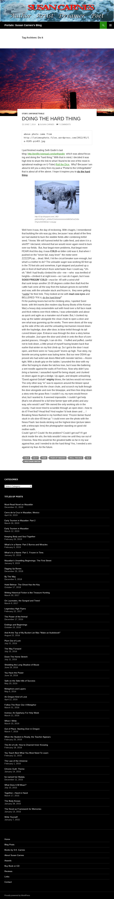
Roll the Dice (63, 164)
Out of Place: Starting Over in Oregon (22, 729)
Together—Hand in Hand (16, 793)
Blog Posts (9, 844)
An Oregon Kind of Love (15, 697)
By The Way (10, 576)
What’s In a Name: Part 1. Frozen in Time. (24, 552)
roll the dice (76, 458)
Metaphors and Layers (15, 689)
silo (88, 458)
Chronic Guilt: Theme (14, 769)
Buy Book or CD (11, 866)
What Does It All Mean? (15, 785)
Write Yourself (11, 817)
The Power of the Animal (15, 616)
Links (6, 876)
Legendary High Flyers (15, 608)
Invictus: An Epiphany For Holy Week (21, 713)
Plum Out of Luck (12, 640)
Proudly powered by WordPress (17, 895)
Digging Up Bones (12, 568)
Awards (7, 860)
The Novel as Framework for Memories (22, 809)
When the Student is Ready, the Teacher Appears (27, 737)
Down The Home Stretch (16, 657)
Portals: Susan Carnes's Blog (23, 25)
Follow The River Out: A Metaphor (20, 705)
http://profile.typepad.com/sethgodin (46, 154)
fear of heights (57, 458)
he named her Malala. (14, 777)
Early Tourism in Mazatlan (16, 528)
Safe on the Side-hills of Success (19, 681)
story (25, 114)
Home (7, 839)
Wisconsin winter (32, 461)
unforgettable (36, 114)
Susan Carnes (47, 124)
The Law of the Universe (15, 761)
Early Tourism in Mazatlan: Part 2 (19, 520)
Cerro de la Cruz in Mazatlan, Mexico (21, 512)
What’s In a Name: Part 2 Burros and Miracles (26, 544)
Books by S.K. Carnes (14, 850)
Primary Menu (110, 25)
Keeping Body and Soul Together (19, 536)
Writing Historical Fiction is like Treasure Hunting (27, 592)
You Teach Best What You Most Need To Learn (26, 753)
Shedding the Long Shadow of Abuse (21, 665)
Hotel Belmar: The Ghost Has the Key (22, 584)
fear (44, 458)
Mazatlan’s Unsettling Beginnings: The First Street (27, 560)
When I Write (10, 721)
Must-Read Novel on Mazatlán (18, 504)
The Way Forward (12, 649)
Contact (8, 882)
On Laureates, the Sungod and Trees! (22, 600)
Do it (35, 458)
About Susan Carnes (14, 855)
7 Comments (65, 124)
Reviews (8, 871)
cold (26, 458)
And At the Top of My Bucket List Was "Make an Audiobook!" (32, 632)
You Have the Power (14, 673)
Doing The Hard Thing (51, 118)
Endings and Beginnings (15, 624)
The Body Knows (12, 801)
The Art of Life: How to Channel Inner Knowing (26, 745)
